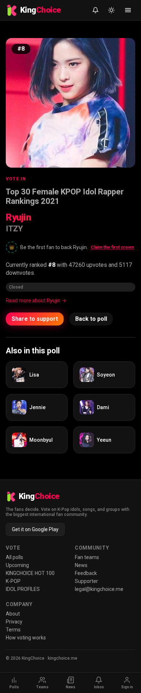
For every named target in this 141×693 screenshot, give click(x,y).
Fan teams (87, 557)
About (13, 614)
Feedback (86, 573)
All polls (14, 557)
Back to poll (91, 318)
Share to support (35, 318)
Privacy (14, 622)
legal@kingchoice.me (99, 589)
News (81, 565)
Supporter (86, 581)
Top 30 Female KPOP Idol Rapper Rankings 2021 (65, 196)
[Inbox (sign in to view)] (95, 10)
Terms (13, 630)
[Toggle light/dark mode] (111, 10)
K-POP (13, 581)
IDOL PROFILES (23, 589)
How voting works (26, 637)
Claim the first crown (112, 247)
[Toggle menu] (128, 10)
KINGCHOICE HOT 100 (30, 573)
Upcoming (17, 565)
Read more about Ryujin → (36, 300)
